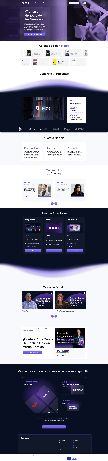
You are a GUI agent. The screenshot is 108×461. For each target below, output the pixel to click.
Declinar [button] (74, 458)
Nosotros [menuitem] (61, 438)
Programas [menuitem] (61, 444)
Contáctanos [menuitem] (62, 440)
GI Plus (51, 2)
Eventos (63, 2)
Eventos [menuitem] (60, 442)
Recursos (45, 2)
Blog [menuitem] (60, 449)
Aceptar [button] (69, 458)
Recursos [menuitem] (61, 447)
